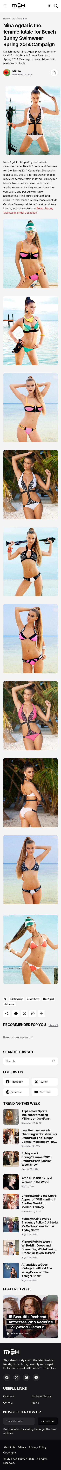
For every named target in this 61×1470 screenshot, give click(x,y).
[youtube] (36, 1377)
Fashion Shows (41, 1396)
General (8, 1402)
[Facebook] (16, 1013)
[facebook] (6, 1377)
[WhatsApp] (32, 1013)
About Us (9, 1447)
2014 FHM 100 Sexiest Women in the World (36, 1180)
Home (6, 18)
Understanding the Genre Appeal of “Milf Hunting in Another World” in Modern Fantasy (39, 1201)
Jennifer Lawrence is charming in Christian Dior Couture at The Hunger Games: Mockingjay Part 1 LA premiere (39, 1136)
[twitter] (16, 1377)
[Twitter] (24, 1013)
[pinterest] (26, 1377)
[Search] (56, 6)
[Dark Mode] (49, 6)
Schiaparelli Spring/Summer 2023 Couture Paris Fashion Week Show (36, 1159)
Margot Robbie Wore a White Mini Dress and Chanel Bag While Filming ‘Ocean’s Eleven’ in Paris (38, 1247)
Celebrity (8, 1396)
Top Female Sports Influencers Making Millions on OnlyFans (35, 1114)
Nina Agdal (48, 999)
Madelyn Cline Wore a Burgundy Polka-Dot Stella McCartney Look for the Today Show (39, 1224)
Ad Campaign (19, 18)
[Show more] (41, 1013)
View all (53, 1025)
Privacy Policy (37, 1447)
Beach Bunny (33, 999)
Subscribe (47, 1421)
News (35, 1402)
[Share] (54, 72)
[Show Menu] (5, 6)
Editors (22, 1447)
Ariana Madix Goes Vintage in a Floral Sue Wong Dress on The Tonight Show (36, 1270)
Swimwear (10, 1004)
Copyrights (10, 1452)
